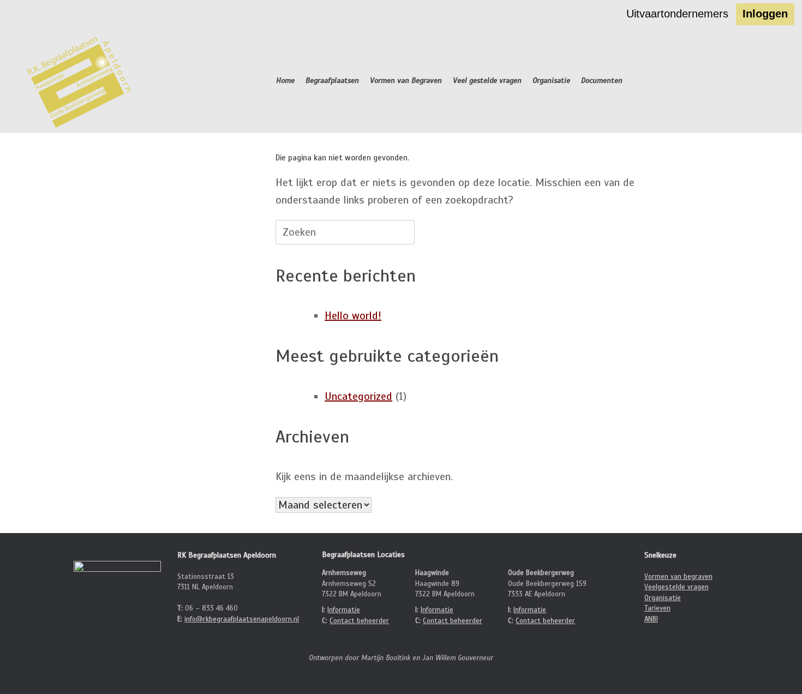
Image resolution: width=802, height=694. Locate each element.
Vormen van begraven (678, 576)
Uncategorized (358, 396)
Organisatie (551, 80)
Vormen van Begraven (406, 80)
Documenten (602, 80)
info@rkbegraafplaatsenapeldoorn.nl (241, 619)
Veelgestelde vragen (676, 587)
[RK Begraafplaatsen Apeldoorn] (80, 81)
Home (285, 80)
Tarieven (657, 608)
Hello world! (353, 315)
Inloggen (765, 14)
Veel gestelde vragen (487, 80)
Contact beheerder (359, 621)
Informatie (343, 610)
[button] (766, 80)
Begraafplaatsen (332, 80)
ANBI (651, 619)
